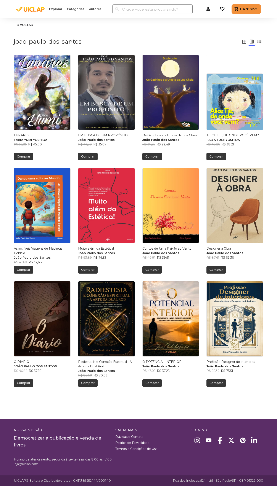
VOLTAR (26, 25)
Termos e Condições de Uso (136, 449)
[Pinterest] (242, 440)
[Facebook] (220, 440)
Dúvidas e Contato (129, 437)
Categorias (75, 9)
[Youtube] (208, 440)
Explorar (55, 9)
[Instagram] (197, 440)
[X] (231, 440)
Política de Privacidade (132, 443)
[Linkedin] (254, 440)
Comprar (23, 156)
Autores (95, 9)
